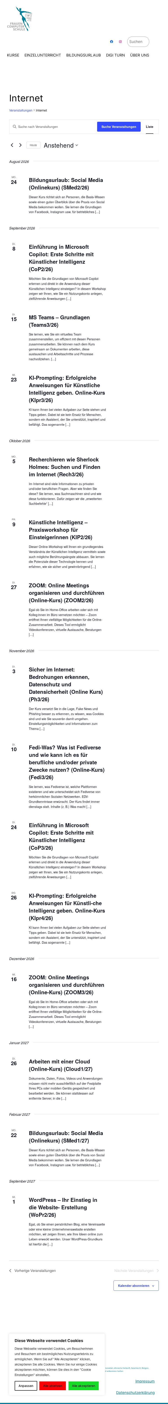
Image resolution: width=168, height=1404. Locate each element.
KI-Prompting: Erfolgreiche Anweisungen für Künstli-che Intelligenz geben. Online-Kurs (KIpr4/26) (67, 907)
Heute (33, 145)
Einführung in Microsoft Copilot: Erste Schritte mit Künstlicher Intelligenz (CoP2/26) (61, 258)
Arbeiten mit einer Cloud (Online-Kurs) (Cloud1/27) (61, 1065)
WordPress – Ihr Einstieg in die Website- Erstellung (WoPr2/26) (63, 1207)
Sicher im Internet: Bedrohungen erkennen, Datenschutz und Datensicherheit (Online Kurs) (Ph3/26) (66, 684)
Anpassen (26, 1386)
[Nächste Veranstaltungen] (20, 145)
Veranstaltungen (20, 110)
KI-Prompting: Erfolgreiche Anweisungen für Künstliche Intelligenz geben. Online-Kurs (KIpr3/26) (67, 389)
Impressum (145, 1381)
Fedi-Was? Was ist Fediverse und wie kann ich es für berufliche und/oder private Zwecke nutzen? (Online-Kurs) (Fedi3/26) (67, 762)
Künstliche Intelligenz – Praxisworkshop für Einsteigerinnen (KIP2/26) (60, 529)
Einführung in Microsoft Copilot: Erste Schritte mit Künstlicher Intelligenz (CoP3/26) (61, 836)
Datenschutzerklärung (135, 1392)
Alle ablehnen (52, 1386)
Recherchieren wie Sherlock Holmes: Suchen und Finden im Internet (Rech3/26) (64, 467)
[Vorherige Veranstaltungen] (11, 145)
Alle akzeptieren (83, 1386)
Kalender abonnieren (133, 1285)
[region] (57, 1364)
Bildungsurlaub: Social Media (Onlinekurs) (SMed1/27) (66, 1136)
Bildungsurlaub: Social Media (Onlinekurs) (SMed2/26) (66, 183)
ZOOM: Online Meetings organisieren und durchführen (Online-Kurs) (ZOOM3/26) (66, 984)
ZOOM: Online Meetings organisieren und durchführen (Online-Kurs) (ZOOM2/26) (66, 592)
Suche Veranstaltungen (119, 126)
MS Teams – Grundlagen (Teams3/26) (59, 320)
